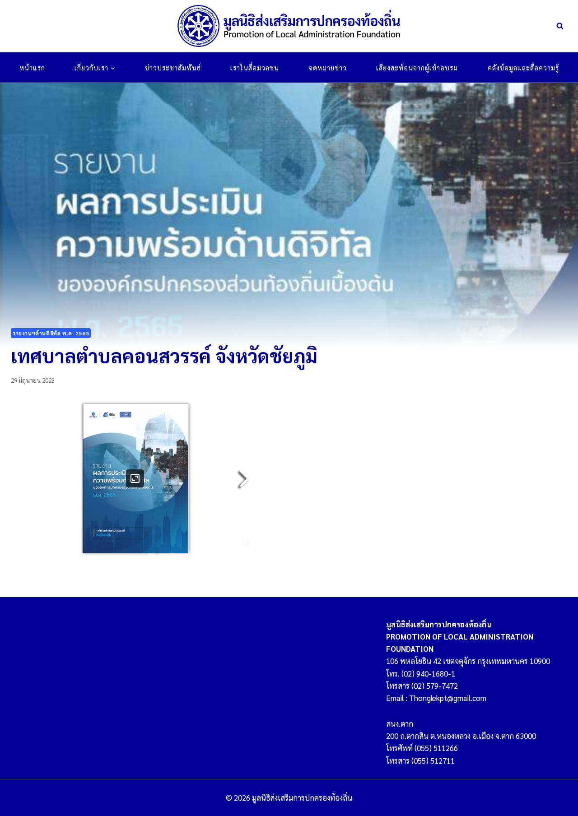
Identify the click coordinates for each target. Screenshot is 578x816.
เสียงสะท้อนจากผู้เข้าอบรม (417, 67)
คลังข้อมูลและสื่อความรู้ (523, 67)
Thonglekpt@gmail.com (447, 698)
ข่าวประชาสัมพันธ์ (173, 67)
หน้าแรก (32, 67)
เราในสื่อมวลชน (254, 67)
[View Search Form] (560, 26)
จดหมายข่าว (328, 67)
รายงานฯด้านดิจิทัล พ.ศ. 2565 (51, 333)
